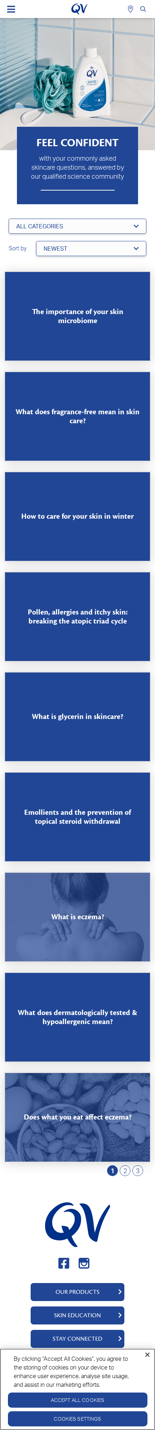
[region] (77, 1389)
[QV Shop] (131, 9)
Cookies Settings (77, 1419)
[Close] (147, 1354)
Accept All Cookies (78, 1400)
